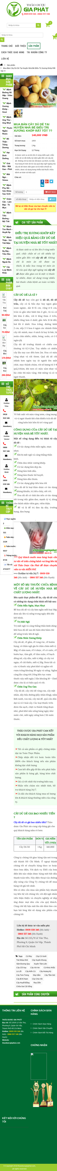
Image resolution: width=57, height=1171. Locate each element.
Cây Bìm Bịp (4, 354)
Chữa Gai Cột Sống (24, 986)
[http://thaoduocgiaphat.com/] (1, 65)
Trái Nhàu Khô (22, 960)
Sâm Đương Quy (23, 964)
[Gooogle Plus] (47, 181)
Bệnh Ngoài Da (6, 260)
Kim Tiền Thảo (4, 311)
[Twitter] (51, 181)
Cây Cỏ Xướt (41, 956)
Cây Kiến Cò (30, 971)
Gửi (53, 199)
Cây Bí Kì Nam (22, 979)
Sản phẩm (33, 46)
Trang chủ (7, 46)
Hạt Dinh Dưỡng (6, 155)
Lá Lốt (18, 971)
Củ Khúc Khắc (49, 968)
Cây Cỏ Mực (4, 328)
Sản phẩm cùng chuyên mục (35, 994)
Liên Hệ (5, 58)
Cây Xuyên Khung (39, 960)
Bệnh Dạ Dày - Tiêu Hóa (6, 251)
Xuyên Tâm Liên (40, 964)
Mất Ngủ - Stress (6, 177)
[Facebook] (42, 181)
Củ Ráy (29, 956)
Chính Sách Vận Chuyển (42, 1028)
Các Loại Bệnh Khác (7, 270)
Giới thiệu (20, 46)
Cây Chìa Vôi (37, 979)
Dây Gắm (36, 975)
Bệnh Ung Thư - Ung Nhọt (6, 120)
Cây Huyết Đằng (23, 983)
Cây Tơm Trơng (22, 975)
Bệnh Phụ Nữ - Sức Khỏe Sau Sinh (6, 189)
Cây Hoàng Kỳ (45, 971)
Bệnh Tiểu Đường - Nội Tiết (6, 217)
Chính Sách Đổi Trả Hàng (42, 1033)
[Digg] (42, 185)
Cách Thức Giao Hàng (12, 52)
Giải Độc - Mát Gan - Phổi (7, 166)
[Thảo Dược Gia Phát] (28, 9)
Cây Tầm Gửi (50, 975)
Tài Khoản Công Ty (37, 52)
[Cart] (47, 25)
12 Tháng (35, 150)
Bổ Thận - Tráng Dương (5, 143)
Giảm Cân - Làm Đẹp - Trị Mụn (7, 203)
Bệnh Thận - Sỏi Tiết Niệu (7, 240)
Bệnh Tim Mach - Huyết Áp (7, 229)
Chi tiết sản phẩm (32, 222)
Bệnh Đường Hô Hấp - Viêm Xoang (7, 94)
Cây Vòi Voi (35, 968)
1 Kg (33, 146)
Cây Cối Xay (21, 968)
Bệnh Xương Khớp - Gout (6, 107)
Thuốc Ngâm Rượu (7, 131)
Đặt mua (51, 192)
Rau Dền (37, 983)
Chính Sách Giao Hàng (41, 1024)
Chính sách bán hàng (41, 1012)
